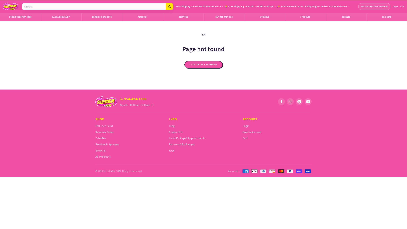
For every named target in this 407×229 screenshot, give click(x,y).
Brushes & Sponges (102, 17)
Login (395, 6)
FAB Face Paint (104, 126)
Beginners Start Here (20, 17)
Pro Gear (386, 17)
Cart (402, 6)
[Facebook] (281, 101)
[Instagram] (290, 101)
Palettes (100, 138)
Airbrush (142, 17)
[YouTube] (308, 101)
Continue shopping (203, 64)
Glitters (183, 17)
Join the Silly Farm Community (374, 6)
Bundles (346, 17)
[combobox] (94, 6)
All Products (103, 156)
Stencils (264, 17)
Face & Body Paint (61, 17)
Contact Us (176, 132)
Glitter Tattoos (224, 17)
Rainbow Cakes (104, 132)
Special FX (305, 17)
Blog (172, 126)
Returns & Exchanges (182, 144)
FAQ (171, 150)
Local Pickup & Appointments (187, 138)
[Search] (169, 6)
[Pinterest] (299, 101)
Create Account (252, 132)
